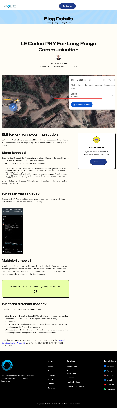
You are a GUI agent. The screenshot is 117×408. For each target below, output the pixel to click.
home (48, 23)
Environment (72, 378)
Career (51, 384)
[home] (9, 6)
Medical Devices (73, 382)
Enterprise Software (75, 386)
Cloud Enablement (72, 372)
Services (51, 371)
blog (56, 23)
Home (50, 367)
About (50, 379)
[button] (23, 6)
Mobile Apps (72, 367)
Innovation (52, 375)
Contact (51, 388)
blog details (66, 23)
